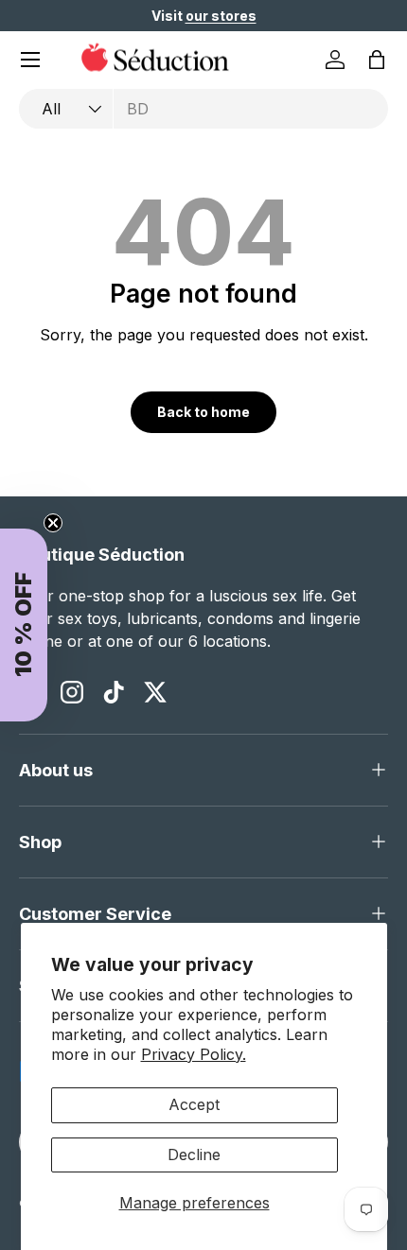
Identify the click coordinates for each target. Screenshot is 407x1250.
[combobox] (203, 109)
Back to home (203, 412)
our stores (221, 16)
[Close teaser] (53, 522)
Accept (194, 1104)
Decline (194, 1154)
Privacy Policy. (193, 1054)
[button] (377, 59)
